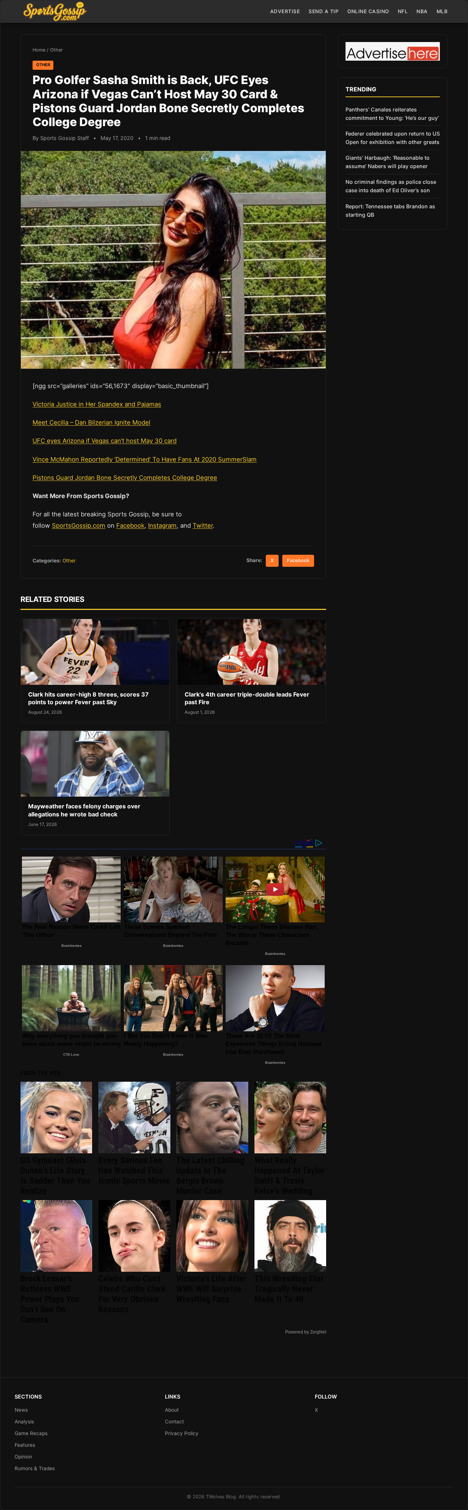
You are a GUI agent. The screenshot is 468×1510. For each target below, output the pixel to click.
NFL (403, 11)
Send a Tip (324, 11)
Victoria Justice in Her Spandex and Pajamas (97, 404)
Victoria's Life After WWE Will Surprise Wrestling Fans (211, 1289)
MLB (442, 11)
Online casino (368, 11)
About (172, 1410)
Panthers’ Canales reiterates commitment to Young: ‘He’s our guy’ (392, 113)
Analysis (24, 1421)
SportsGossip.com (78, 525)
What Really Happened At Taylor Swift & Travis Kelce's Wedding (289, 1175)
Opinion (23, 1457)
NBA (422, 11)
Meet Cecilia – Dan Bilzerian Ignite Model (91, 422)
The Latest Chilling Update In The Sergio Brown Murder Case (210, 1175)
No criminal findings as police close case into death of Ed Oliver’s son (391, 186)
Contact (174, 1421)
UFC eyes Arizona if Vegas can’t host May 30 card (105, 440)
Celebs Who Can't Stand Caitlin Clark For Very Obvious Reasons (132, 1294)
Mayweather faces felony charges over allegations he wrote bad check (84, 810)
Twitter (203, 525)
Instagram (162, 525)
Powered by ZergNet (305, 1332)
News (21, 1410)
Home (39, 50)
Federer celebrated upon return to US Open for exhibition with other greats (393, 137)
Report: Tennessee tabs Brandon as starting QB (390, 210)
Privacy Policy (182, 1433)
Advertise (285, 11)
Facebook (130, 525)
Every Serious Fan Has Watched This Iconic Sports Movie (134, 1170)
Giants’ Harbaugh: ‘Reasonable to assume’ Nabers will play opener (388, 162)
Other (56, 50)
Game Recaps (31, 1433)
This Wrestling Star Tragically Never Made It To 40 (289, 1289)
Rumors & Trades (35, 1468)
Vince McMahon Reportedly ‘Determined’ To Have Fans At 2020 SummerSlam (145, 459)
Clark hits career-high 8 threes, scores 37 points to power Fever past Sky (88, 698)
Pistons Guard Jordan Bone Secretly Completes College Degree (125, 477)
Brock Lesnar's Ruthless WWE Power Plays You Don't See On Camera (49, 1299)
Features (25, 1445)
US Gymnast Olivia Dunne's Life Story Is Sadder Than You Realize (55, 1175)
